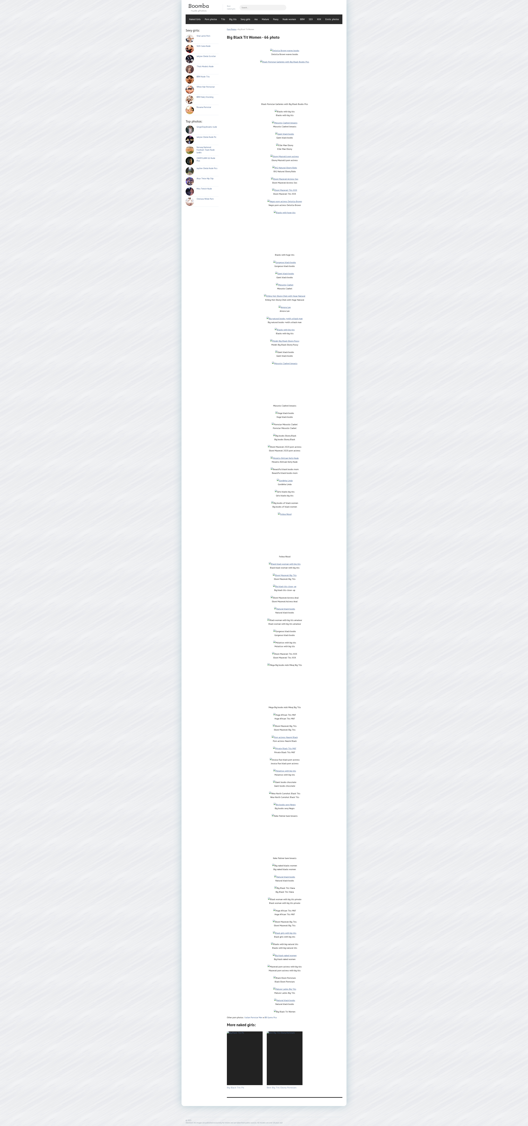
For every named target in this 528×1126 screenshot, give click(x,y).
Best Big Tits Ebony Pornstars (281, 1087)
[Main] (202, 7)
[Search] (283, 7)
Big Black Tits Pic (235, 1087)
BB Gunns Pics (271, 1017)
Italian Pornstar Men (253, 1017)
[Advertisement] (284, 83)
